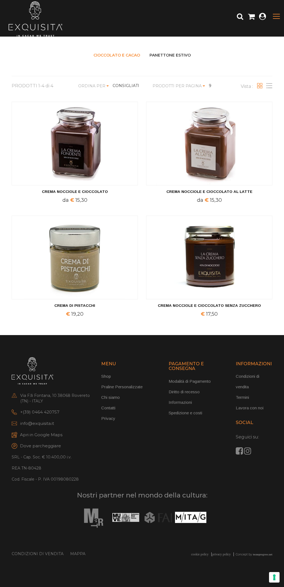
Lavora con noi (249, 407)
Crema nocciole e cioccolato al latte (209, 192)
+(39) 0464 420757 (39, 412)
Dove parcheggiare (40, 445)
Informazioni (180, 402)
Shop (106, 376)
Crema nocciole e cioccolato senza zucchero (209, 305)
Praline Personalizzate (122, 386)
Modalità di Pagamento (190, 381)
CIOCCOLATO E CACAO (116, 55)
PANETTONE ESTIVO (170, 55)
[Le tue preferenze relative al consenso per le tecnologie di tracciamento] (274, 577)
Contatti (108, 407)
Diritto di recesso (184, 391)
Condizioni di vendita (38, 553)
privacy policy (221, 554)
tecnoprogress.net (262, 554)
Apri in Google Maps (41, 434)
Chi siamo (110, 397)
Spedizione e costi (185, 412)
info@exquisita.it (37, 423)
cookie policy (200, 554)
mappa (77, 553)
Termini (242, 397)
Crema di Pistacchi (74, 305)
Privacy (108, 418)
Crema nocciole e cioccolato (75, 192)
